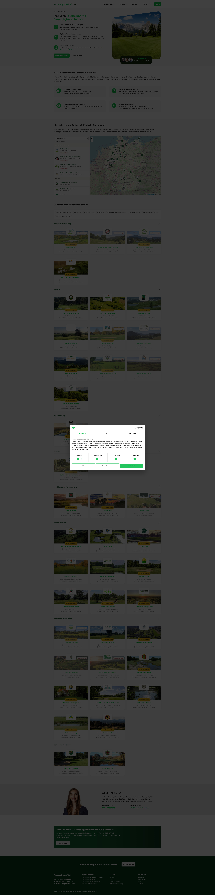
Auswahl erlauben (107, 465)
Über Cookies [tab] (133, 433)
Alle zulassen (132, 465)
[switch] (98, 459)
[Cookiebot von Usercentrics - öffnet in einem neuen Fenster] (136, 428)
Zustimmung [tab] (82, 433)
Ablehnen (83, 465)
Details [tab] (107, 433)
